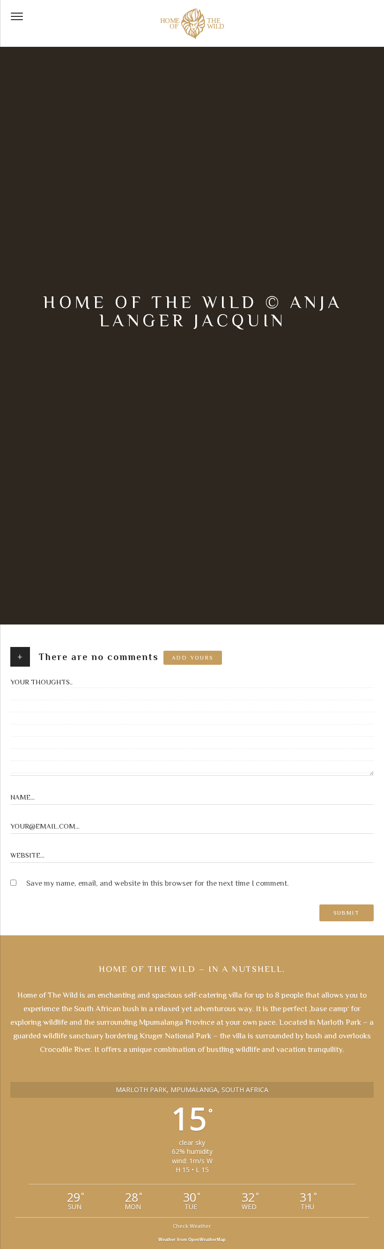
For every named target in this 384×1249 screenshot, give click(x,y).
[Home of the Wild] (192, 23)
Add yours (193, 657)
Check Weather (192, 1225)
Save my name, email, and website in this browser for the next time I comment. (157, 883)
